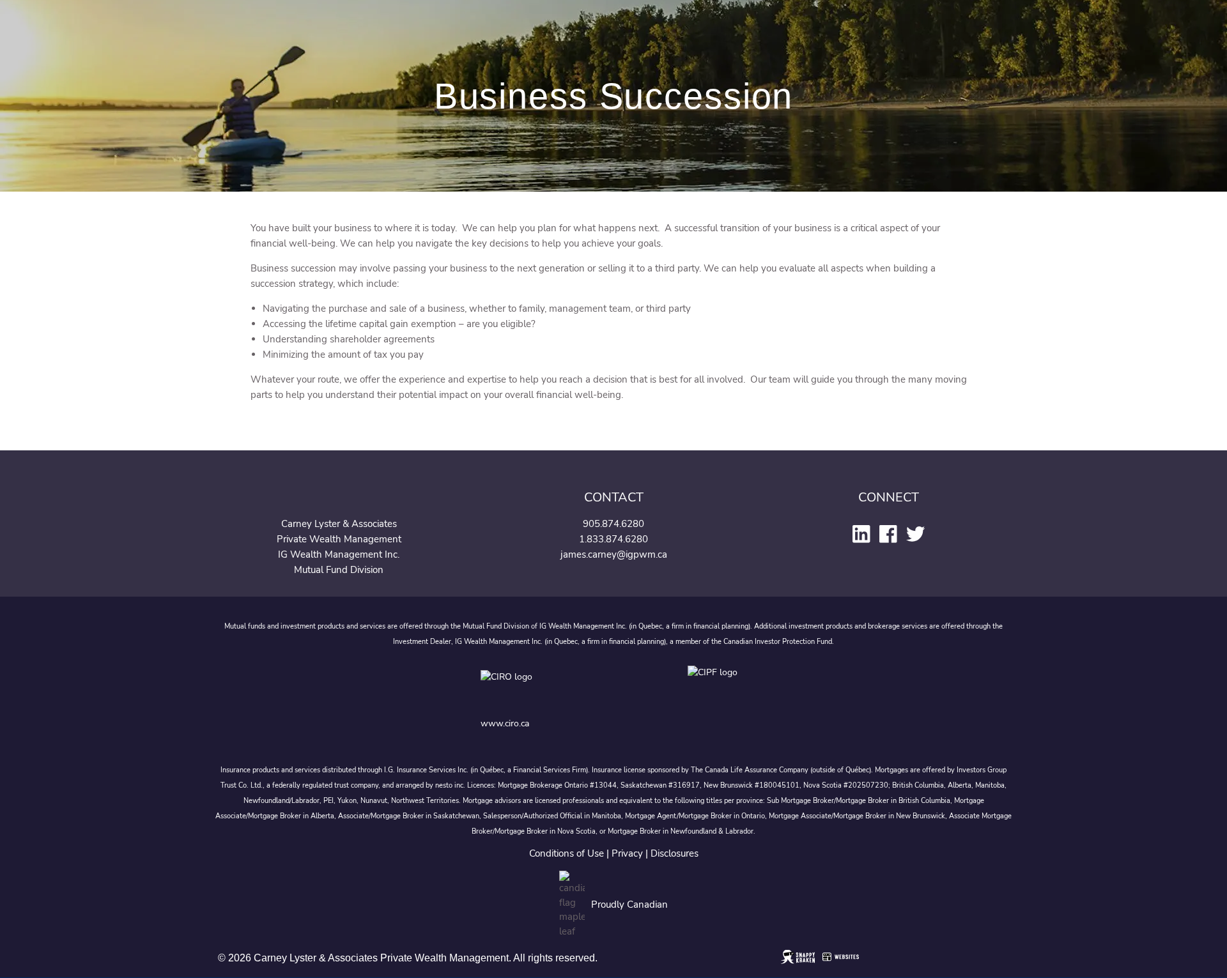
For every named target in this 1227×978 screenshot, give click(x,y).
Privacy (627, 853)
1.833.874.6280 (613, 539)
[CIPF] (717, 686)
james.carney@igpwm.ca (613, 554)
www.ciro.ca (505, 723)
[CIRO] (547, 686)
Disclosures (674, 853)
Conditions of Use (566, 853)
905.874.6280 (613, 523)
